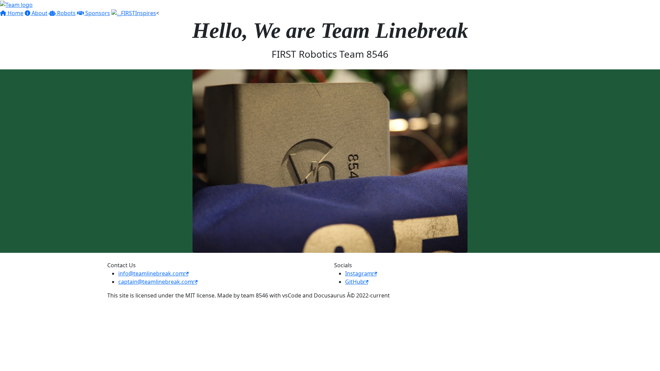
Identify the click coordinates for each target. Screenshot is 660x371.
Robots (66, 13)
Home (14, 13)
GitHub (354, 281)
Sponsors (97, 13)
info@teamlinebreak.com (151, 273)
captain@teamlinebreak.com (155, 281)
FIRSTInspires (138, 13)
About (38, 13)
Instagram (358, 273)
